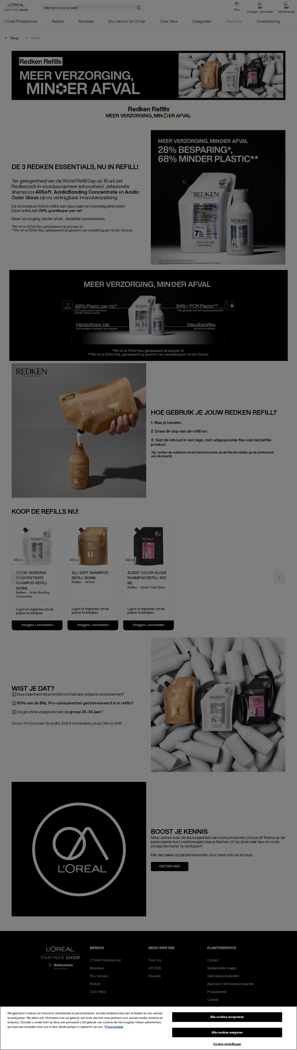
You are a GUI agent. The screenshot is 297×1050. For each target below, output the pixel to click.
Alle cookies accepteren (227, 1017)
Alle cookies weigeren (227, 1032)
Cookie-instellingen (227, 1044)
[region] (148, 1028)
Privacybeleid (114, 1027)
